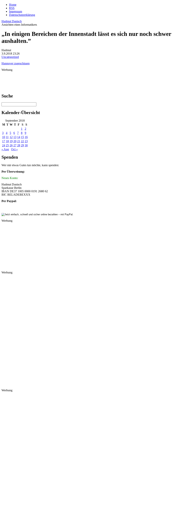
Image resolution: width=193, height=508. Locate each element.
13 (14, 137)
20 (14, 141)
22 (22, 141)
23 (26, 141)
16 (26, 137)
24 (3, 145)
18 (7, 141)
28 (18, 145)
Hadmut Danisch (12, 21)
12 (11, 137)
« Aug (5, 149)
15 (22, 137)
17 (3, 141)
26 (11, 145)
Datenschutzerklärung (22, 14)
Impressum (15, 11)
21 (18, 141)
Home (12, 4)
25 (7, 145)
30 (26, 145)
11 (7, 137)
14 (18, 137)
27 (14, 145)
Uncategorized (10, 57)
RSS (12, 8)
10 (3, 137)
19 (11, 141)
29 (22, 145)
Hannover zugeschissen (16, 63)
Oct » (14, 149)
